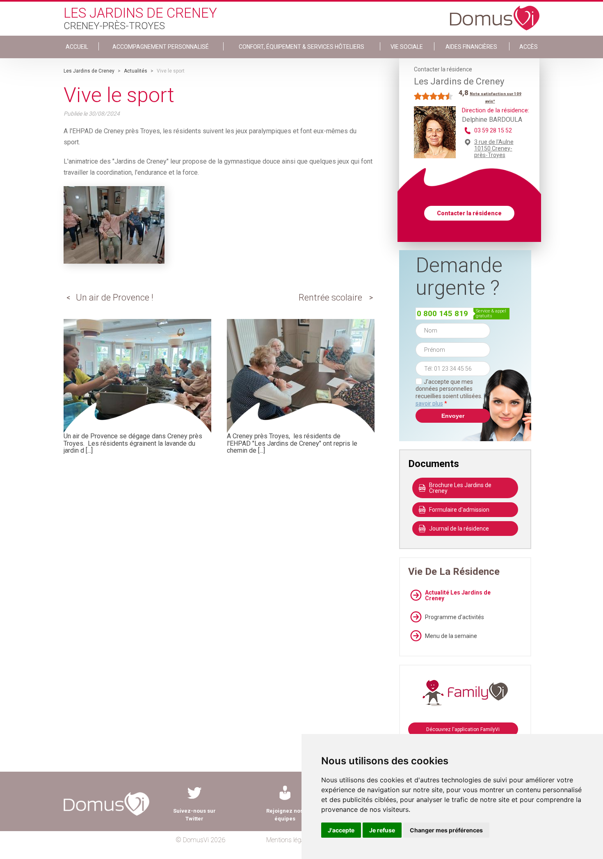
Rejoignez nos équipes (284, 815)
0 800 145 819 (442, 313)
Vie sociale (407, 46)
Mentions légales (289, 840)
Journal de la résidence (459, 528)
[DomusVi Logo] (494, 14)
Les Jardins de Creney (89, 71)
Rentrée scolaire (330, 297)
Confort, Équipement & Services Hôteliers (301, 46)
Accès (528, 46)
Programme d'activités (454, 617)
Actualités (135, 71)
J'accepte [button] (341, 830)
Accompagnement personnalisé (160, 46)
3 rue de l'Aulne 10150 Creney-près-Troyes (494, 148)
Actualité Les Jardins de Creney (458, 595)
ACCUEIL (77, 46)
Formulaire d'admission (459, 509)
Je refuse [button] (382, 830)
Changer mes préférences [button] (446, 830)
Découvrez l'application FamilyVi (463, 729)
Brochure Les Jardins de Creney (460, 488)
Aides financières (471, 46)
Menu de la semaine (451, 636)
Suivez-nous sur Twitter (194, 815)
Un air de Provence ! (114, 297)
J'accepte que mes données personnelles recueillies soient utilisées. (453, 392)
